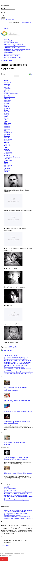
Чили (6, 163)
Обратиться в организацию (12, 57)
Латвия (6, 118)
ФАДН (6, 487)
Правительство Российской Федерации (16, 500)
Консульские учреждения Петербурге (15, 359)
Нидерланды (8, 132)
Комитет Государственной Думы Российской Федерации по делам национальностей (18, 492)
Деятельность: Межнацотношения (14, 46)
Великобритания (9, 97)
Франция (7, 155)
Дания (6, 105)
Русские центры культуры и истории (15, 365)
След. (13, 347)
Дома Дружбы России (11, 355)
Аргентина (7, 88)
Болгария (7, 92)
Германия (7, 101)
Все (16, 347)
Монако (6, 131)
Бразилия (7, 95)
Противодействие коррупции (13, 50)
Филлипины (8, 152)
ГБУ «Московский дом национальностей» (17, 516)
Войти (6, 28)
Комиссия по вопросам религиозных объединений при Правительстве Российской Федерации (18, 496)
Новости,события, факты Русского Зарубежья (18, 372)
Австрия (7, 84)
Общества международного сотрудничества (17, 360)
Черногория (8, 160)
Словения (7, 145)
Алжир (6, 87)
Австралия (7, 82)
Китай (6, 116)
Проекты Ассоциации (11, 42)
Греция (6, 103)
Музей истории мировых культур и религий (18, 510)
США (6, 80)
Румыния (7, 140)
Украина (7, 150)
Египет (6, 106)
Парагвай (7, 136)
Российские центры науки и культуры (16, 357)
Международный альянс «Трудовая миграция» (18, 518)
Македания (7, 123)
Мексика (7, 127)
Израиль (7, 108)
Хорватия (7, 158)
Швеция (6, 167)
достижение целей (6, 60)
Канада (6, 114)
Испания (7, 111)
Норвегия (7, 134)
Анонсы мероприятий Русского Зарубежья (17, 373)
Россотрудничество (10, 488)
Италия (6, 113)
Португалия (8, 139)
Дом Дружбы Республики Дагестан (15, 511)
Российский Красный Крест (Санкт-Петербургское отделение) (15, 514)
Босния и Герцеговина (11, 93)
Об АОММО (8, 41)
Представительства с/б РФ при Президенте (17, 362)
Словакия (7, 144)
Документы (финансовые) (12, 54)
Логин (3, 8)
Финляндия (8, 153)
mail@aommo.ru (26, 22)
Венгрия (7, 98)
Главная (6, 39)
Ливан (6, 119)
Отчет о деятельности (11, 55)
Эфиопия (7, 170)
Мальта (6, 124)
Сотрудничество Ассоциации (13, 44)
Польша (6, 137)
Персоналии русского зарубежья (14, 367)
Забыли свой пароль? (7, 19)
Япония (6, 171)
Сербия (6, 142)
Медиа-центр (8, 52)
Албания (7, 85)
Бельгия (6, 90)
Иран (6, 110)
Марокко (7, 126)
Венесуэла (7, 100)
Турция (6, 149)
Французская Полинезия (12, 157)
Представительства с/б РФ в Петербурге (16, 363)
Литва (6, 121)
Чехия (6, 162)
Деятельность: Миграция (12, 47)
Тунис (6, 147)
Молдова (7, 129)
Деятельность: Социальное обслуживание (17, 49)
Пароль (3, 12)
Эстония (7, 168)
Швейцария (8, 165)
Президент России (10, 490)
